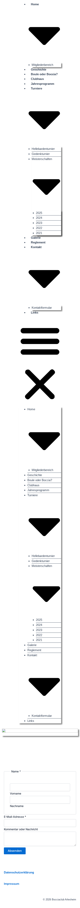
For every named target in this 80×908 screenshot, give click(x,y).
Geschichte (34, 475)
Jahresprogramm (42, 83)
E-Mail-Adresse (15, 816)
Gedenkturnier (41, 154)
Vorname (15, 793)
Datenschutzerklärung (19, 872)
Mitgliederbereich (42, 470)
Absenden (15, 851)
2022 (39, 228)
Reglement (34, 650)
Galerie (32, 645)
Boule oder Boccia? (39, 480)
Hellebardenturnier (43, 148)
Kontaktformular (42, 715)
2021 (39, 640)
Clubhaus (33, 485)
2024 (39, 217)
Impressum (11, 884)
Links (34, 312)
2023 (39, 222)
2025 (39, 212)
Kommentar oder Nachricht (21, 829)
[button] (40, 363)
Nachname (16, 806)
